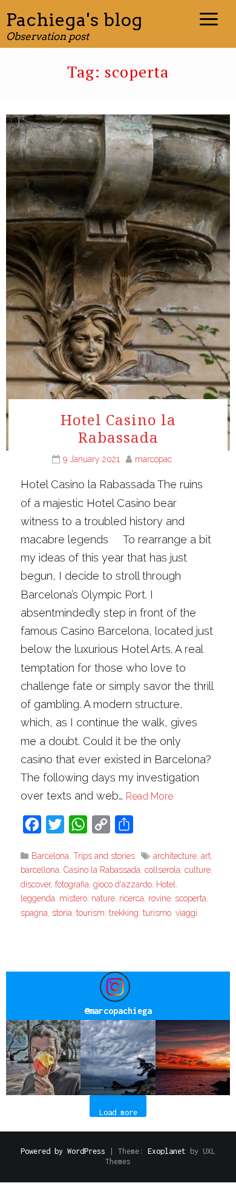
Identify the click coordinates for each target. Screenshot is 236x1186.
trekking (124, 913)
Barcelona (50, 856)
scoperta (190, 898)
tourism (90, 913)
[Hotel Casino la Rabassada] (118, 281)
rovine (159, 898)
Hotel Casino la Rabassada (118, 428)
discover (36, 884)
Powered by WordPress (63, 1151)
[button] (43, 1057)
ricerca (131, 898)
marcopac (153, 459)
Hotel (165, 884)
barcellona (40, 870)
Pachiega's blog (74, 19)
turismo (157, 913)
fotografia (72, 884)
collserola (162, 870)
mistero (73, 898)
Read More (149, 796)
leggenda (38, 898)
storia (62, 913)
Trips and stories (104, 856)
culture (198, 870)
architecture (175, 856)
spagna (34, 913)
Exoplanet (167, 1151)
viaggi (186, 913)
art (206, 856)
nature (103, 898)
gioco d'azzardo (122, 884)
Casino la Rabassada (102, 870)
